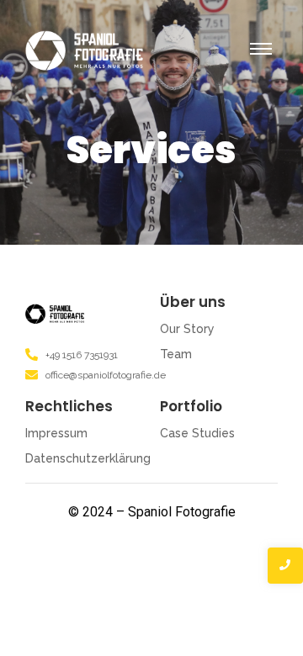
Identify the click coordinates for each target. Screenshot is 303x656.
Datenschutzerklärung (88, 458)
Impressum (56, 433)
